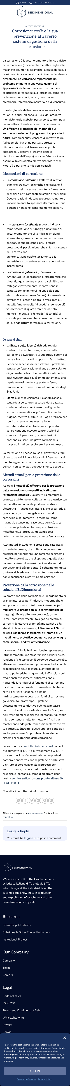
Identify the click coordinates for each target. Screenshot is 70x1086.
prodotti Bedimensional (38, 746)
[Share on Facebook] (25, 801)
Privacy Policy (45, 1079)
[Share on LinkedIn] (51, 801)
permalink (8, 817)
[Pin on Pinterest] (45, 801)
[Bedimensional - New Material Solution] (35, 11)
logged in (30, 838)
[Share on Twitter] (32, 801)
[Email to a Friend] (38, 801)
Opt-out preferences (26, 1079)
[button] (64, 1038)
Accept (35, 1071)
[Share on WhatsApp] (19, 801)
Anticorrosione (35, 26)
